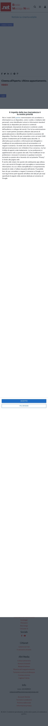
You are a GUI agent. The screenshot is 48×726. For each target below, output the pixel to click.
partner (18, 117)
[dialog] (24, 363)
